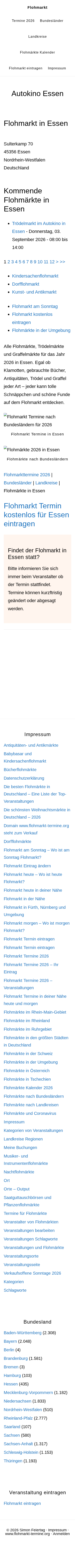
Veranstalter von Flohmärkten (31, 1222)
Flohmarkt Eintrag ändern (27, 866)
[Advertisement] (37, 679)
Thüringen (13, 1461)
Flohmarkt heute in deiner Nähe (33, 890)
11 (46, 261)
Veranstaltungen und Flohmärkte (34, 1247)
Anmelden (61, 1534)
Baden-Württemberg (22, 1332)
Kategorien (14, 1281)
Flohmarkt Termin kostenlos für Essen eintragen (36, 514)
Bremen (11, 1367)
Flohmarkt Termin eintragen (29, 939)
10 (40, 261)
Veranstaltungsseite (22, 1264)
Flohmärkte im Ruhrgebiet (28, 1029)
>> (62, 261)
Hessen (11, 1384)
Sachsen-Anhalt (18, 1443)
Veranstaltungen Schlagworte (31, 1239)
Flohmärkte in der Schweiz (28, 1053)
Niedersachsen (17, 1401)
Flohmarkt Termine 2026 (26, 956)
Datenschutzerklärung (24, 778)
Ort (7, 1180)
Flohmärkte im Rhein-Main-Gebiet (35, 1012)
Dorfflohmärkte (17, 841)
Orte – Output (17, 1189)
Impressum (14, 1122)
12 (52, 261)
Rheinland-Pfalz (18, 1418)
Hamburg (12, 1375)
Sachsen (12, 1435)
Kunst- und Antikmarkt (34, 292)
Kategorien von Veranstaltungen (33, 1130)
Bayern (10, 1341)
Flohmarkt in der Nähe (24, 898)
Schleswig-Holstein (21, 1452)
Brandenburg (16, 1358)
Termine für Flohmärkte (25, 1213)
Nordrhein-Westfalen (23, 1409)
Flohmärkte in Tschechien (27, 1079)
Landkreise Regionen (23, 1139)
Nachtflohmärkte (19, 1172)
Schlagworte (15, 1290)
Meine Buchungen (20, 1147)
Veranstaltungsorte (21, 1256)
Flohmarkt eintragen (22, 1503)
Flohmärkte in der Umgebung (41, 330)
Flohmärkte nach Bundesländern (34, 1096)
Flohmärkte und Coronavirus (30, 1113)
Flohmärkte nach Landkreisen (31, 1105)
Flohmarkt (38, 7)
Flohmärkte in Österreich (27, 1070)
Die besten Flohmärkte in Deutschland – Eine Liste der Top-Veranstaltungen (35, 794)
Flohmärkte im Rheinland (27, 1020)
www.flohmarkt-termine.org (27, 1534)
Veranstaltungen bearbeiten (29, 1230)
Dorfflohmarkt (25, 284)
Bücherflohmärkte (20, 769)
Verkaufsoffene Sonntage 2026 (32, 1273)
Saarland (12, 1426)
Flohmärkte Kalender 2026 (28, 1087)
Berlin (9, 1350)
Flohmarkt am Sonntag (35, 306)
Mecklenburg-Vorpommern (28, 1392)
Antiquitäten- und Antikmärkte (31, 745)
